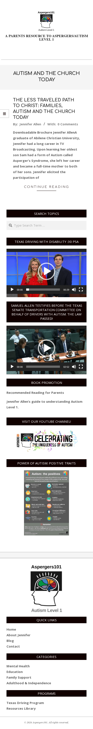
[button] (46, 271)
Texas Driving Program (25, 703)
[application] (46, 271)
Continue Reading (46, 187)
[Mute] (74, 289)
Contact (13, 646)
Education (14, 671)
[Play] (12, 289)
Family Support (18, 677)
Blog (10, 640)
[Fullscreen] (81, 289)
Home (11, 629)
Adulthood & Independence (28, 683)
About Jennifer (18, 635)
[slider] (43, 289)
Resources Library (21, 708)
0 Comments (68, 124)
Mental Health (18, 666)
